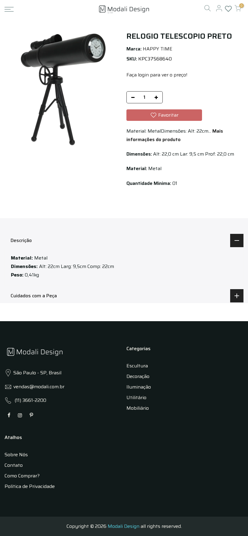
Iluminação (138, 387)
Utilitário (136, 397)
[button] (164, 115)
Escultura (137, 366)
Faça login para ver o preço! (156, 75)
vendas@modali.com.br (38, 386)
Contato (14, 465)
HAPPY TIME (157, 49)
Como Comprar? (22, 475)
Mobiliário (137, 408)
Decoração (137, 376)
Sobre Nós (16, 454)
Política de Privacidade (30, 486)
